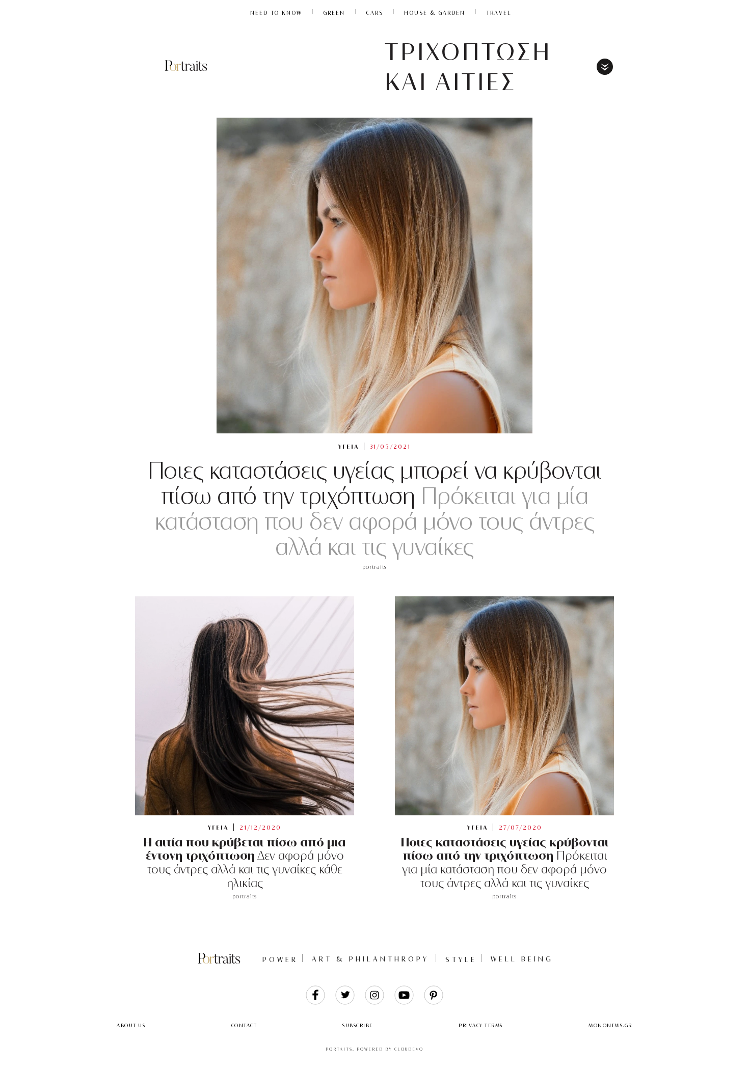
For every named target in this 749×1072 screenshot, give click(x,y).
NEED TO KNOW (276, 13)
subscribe (357, 1025)
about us (131, 1025)
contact (244, 1025)
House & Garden (434, 13)
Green (334, 13)
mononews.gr (610, 1025)
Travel (499, 13)
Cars (374, 13)
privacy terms (481, 1025)
